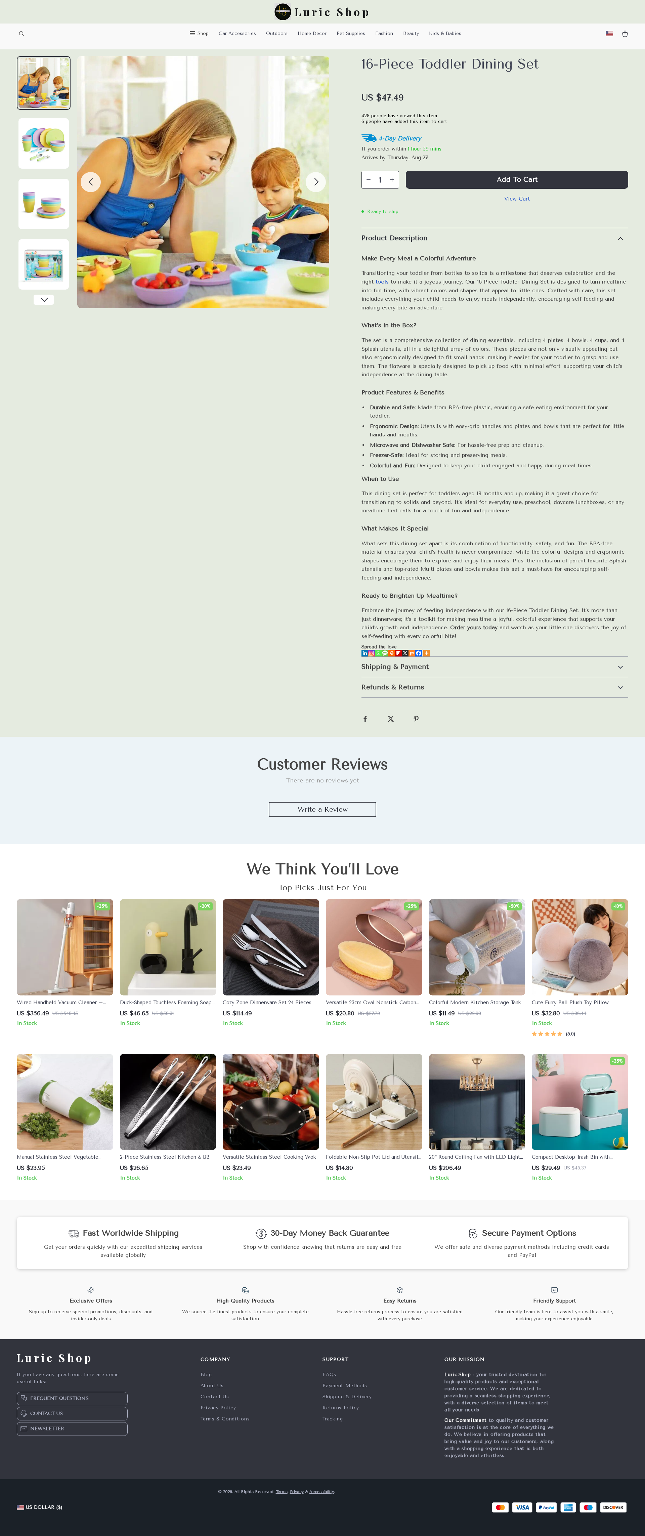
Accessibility (321, 1491)
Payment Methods (344, 1386)
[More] (426, 653)
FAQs (329, 1374)
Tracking (332, 1419)
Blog (206, 1374)
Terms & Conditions (225, 1419)
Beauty (411, 33)
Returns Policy (340, 1408)
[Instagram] (371, 653)
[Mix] (411, 653)
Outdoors (277, 33)
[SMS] (385, 653)
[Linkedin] (364, 653)
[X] (405, 653)
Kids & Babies (445, 33)
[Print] (391, 653)
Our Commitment (465, 1420)
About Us (212, 1386)
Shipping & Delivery (347, 1397)
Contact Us (215, 1397)
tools (382, 282)
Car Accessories (237, 33)
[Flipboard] (398, 653)
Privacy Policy (218, 1408)
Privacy (297, 1491)
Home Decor (312, 33)
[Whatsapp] (378, 653)
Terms (282, 1491)
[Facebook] (418, 653)
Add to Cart (517, 179)
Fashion (384, 33)
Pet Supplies (351, 33)
